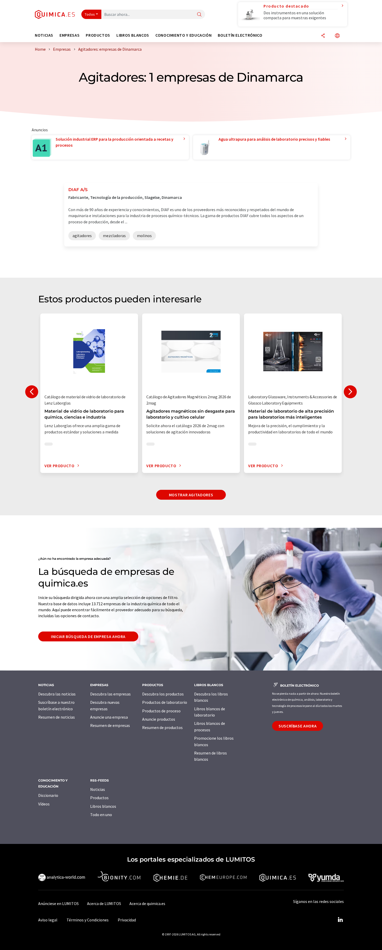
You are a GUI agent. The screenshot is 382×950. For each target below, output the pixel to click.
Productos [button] (98, 35)
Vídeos (44, 803)
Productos (99, 797)
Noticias (97, 789)
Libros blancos (103, 806)
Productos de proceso (161, 710)
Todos (90, 14)
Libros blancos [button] (132, 35)
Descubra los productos (163, 694)
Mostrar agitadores (191, 494)
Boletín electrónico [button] (240, 35)
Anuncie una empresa (109, 717)
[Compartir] (323, 36)
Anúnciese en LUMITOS (58, 903)
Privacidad (127, 919)
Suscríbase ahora (298, 725)
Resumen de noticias (56, 717)
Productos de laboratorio (164, 702)
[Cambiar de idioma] (337, 36)
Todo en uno (101, 814)
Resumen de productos (162, 727)
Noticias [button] (44, 35)
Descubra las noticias (57, 694)
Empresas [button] (70, 35)
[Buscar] (199, 15)
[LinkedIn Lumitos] (340, 919)
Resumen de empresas (110, 725)
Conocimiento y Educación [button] (183, 35)
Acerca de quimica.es (147, 903)
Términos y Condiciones (88, 919)
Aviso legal (47, 919)
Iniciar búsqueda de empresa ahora (88, 636)
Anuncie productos (158, 719)
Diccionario (48, 795)
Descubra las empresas (110, 694)
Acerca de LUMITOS (104, 903)
